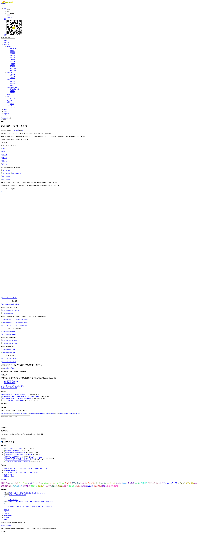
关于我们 (6, 510)
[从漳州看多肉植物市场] (11, 461)
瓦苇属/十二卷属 (14, 89)
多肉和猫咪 (14, 450)
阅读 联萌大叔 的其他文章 (11, 381)
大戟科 (9, 94)
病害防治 (15, 486)
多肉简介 (6, 41)
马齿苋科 (9, 105)
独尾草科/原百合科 (12, 87)
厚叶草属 (12, 52)
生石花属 (12, 81)
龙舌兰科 (9, 100)
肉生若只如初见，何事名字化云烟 (30, 396)
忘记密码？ (10, 17)
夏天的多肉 (76, 483)
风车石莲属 (13, 70)
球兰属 (12, 104)
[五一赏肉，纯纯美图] (7, 400)
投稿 (5, 511)
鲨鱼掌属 (12, 91)
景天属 (12, 50)
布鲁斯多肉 (167, 483)
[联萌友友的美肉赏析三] (8, 394)
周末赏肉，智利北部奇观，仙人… (12, 386)
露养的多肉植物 (112, 486)
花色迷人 (78, 486)
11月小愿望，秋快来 (9, 388)
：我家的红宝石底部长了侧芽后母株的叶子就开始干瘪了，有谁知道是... (30, 506)
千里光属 (12, 98)
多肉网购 (124, 483)
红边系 (53, 486)
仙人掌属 (12, 74)
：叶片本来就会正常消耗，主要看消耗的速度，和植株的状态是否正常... (32, 501)
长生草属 (12, 65)
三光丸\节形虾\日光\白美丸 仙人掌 (33, 458)
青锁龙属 (12, 57)
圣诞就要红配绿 (18, 456)
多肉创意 (83, 483)
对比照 (161, 483)
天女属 (12, 85)
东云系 (11, 483)
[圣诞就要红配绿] (9, 456)
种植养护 (6, 42)
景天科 (9, 46)
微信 (5, 35)
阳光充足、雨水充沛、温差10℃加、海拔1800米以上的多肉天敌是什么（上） (25, 472)
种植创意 (40, 486)
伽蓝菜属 (12, 61)
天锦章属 (12, 63)
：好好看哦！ (13, 500)
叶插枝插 (51, 483)
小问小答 (6, 115)
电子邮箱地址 (5, 431)
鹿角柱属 (12, 76)
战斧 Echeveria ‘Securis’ (24, 460)
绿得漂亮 (59, 486)
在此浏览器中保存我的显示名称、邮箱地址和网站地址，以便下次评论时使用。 (23, 434)
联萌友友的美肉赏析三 (21, 394)
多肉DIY (6, 109)
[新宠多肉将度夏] (9, 448)
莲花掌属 (12, 54)
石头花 (20, 486)
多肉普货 (103, 483)
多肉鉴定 (137, 483)
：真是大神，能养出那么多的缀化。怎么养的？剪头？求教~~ (27, 493)
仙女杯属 (12, 59)
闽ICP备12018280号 (6, 525)
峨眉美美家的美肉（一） (10, 476)
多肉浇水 (119, 483)
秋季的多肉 (26, 486)
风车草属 (12, 55)
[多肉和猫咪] (7, 450)
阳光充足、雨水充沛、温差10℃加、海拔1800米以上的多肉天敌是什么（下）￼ (25, 468)
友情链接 (6, 519)
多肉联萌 (3, 3)
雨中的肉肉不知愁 (20, 452)
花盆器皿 (71, 486)
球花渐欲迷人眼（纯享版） (24, 398)
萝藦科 (9, 102)
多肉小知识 (90, 483)
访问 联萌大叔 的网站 (9, 383)
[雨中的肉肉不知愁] (9, 452)
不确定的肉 (5, 483)
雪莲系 (104, 486)
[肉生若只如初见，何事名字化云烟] (11, 396)
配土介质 (90, 486)
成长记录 (174, 483)
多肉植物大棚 (111, 483)
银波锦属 (12, 66)
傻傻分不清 (32, 483)
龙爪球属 (12, 78)
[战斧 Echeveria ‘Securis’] (11, 460)
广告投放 (6, 513)
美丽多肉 (65, 486)
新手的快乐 (181, 483)
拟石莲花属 (13, 48)
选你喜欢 (3, 479)
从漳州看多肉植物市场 (24, 461)
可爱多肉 (45, 483)
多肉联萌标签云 (8, 515)
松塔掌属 (12, 92)
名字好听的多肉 (59, 483)
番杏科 (9, 79)
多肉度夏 (97, 483)
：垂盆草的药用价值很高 (17, 495)
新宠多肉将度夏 (18, 448)
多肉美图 (12, 368)
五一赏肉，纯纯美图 (18, 400)
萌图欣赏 (6, 111)
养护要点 (39, 483)
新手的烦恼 (190, 483)
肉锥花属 (12, 83)
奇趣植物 (144, 483)
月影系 (9, 486)
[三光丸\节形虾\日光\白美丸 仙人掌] (14, 458)
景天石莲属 (13, 68)
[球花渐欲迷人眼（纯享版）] (9, 398)
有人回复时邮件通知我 (8, 442)
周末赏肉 (6, 368)
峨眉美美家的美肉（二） (10, 470)
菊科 (8, 96)
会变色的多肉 (23, 483)
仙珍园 (16, 483)
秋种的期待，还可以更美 (25, 454)
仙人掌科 (9, 72)
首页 (2, 118)
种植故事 (47, 486)
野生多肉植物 (98, 486)
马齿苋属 (12, 107)
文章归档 (6, 517)
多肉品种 (6, 44)
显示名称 (3, 427)
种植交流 (33, 486)
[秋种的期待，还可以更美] (11, 454)
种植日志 (6, 113)
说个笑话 (84, 486)
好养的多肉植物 (153, 483)
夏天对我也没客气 (9, 474)
